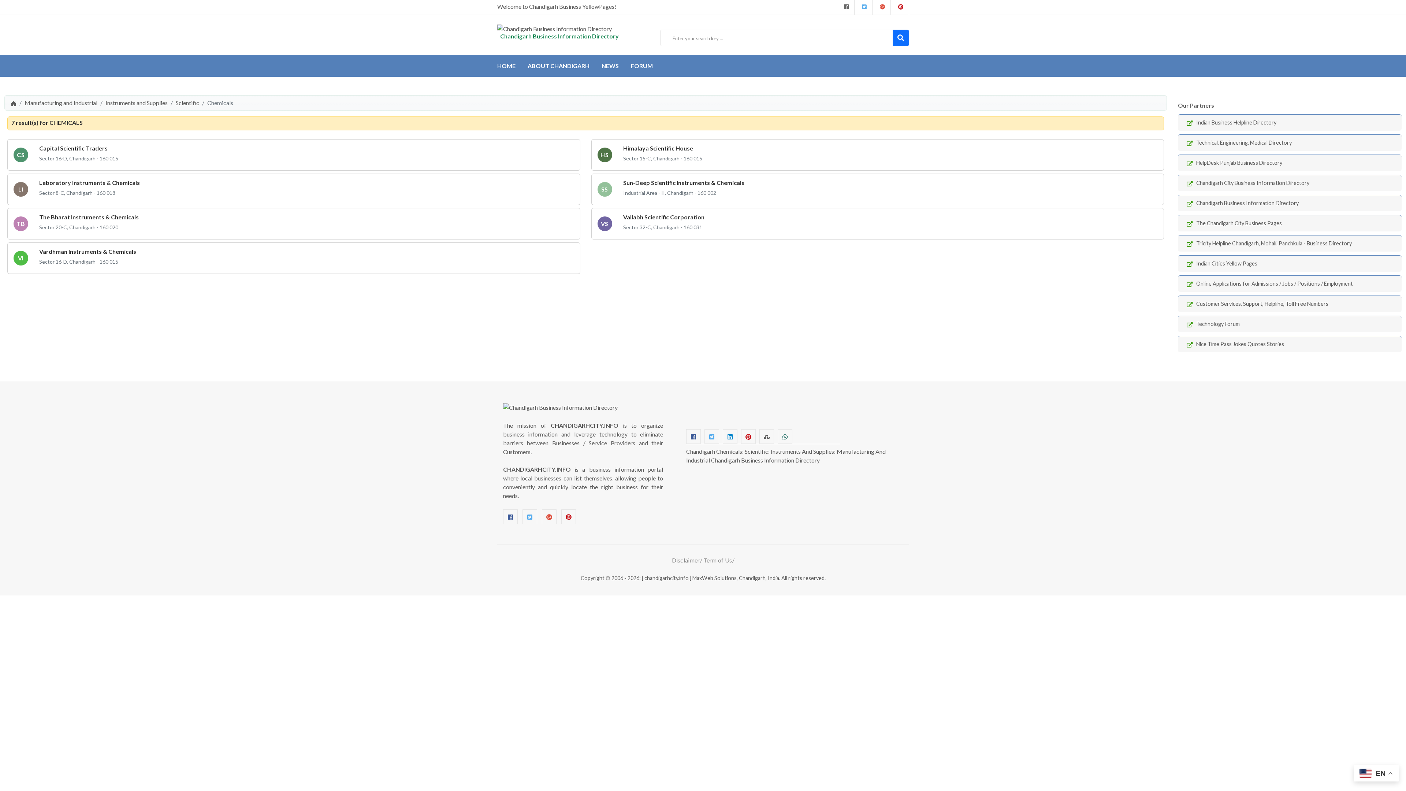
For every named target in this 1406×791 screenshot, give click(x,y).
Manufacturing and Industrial (61, 102)
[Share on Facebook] (693, 436)
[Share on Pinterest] (748, 436)
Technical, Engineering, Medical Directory (1244, 143)
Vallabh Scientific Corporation (663, 216)
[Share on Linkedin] (730, 436)
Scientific (187, 102)
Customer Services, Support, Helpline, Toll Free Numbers (1262, 304)
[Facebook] (845, 7)
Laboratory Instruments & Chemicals (89, 182)
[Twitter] (863, 7)
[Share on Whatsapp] (785, 436)
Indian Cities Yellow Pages (1226, 263)
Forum (642, 65)
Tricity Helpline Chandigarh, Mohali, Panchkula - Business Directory (1274, 243)
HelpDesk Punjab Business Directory (1239, 163)
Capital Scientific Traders (73, 148)
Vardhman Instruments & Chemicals (87, 251)
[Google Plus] (881, 7)
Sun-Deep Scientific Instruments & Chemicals (683, 182)
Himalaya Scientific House (658, 148)
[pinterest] (900, 7)
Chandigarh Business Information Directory (1247, 203)
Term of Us (717, 560)
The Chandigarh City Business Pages (1239, 223)
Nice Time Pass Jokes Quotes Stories (1240, 344)
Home (506, 65)
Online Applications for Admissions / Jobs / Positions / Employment (1274, 284)
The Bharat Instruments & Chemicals (89, 216)
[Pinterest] (568, 516)
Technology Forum (1218, 324)
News (610, 65)
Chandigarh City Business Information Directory (1252, 183)
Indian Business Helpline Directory (1236, 122)
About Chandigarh (558, 65)
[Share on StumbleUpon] (766, 436)
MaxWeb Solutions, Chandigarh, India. (736, 578)
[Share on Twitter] (711, 436)
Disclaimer (686, 560)
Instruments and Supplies (136, 102)
